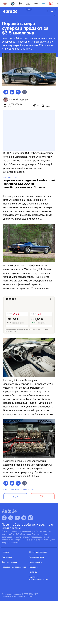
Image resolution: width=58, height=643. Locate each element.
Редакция (33, 567)
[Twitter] (10, 517)
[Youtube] (17, 517)
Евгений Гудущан (18, 100)
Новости (5, 552)
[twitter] (18, 92)
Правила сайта (35, 562)
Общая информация (38, 552)
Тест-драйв (7, 557)
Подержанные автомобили (14, 567)
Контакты (33, 572)
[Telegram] (23, 517)
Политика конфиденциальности (38, 578)
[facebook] (12, 92)
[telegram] (5, 92)
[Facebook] (4, 517)
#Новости (27, 489)
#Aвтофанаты (11, 489)
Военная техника (9, 562)
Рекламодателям (36, 557)
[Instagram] (30, 517)
